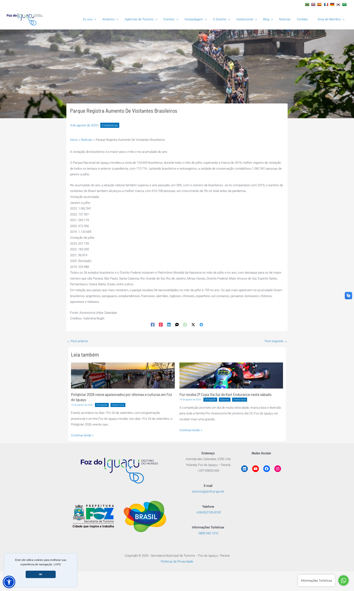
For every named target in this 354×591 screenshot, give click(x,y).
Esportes (224, 399)
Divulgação (101, 405)
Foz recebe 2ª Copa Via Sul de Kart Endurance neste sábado (225, 394)
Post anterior (77, 341)
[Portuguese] (307, 4)
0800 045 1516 (208, 533)
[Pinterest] (161, 324)
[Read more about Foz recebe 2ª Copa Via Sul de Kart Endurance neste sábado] (231, 375)
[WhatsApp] (185, 324)
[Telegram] (201, 324)
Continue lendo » (82, 435)
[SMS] (177, 324)
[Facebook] (153, 324)
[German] (332, 4)
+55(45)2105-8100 (208, 512)
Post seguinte (276, 341)
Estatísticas (110, 125)
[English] (313, 4)
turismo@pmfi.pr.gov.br (208, 491)
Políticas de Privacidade (177, 561)
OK (40, 574)
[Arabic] (345, 4)
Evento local (118, 405)
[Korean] (338, 4)
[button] (94, 19)
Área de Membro (329, 19)
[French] (326, 4)
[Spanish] (319, 4)
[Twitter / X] (193, 324)
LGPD (57, 564)
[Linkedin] (169, 324)
